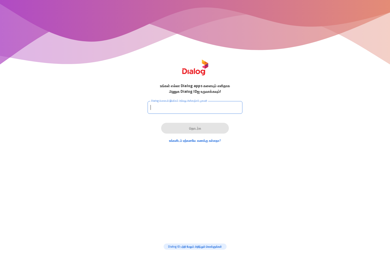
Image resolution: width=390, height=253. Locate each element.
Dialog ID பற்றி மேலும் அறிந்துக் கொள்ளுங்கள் (195, 246)
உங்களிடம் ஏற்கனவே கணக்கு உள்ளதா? (195, 140)
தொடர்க (195, 128)
